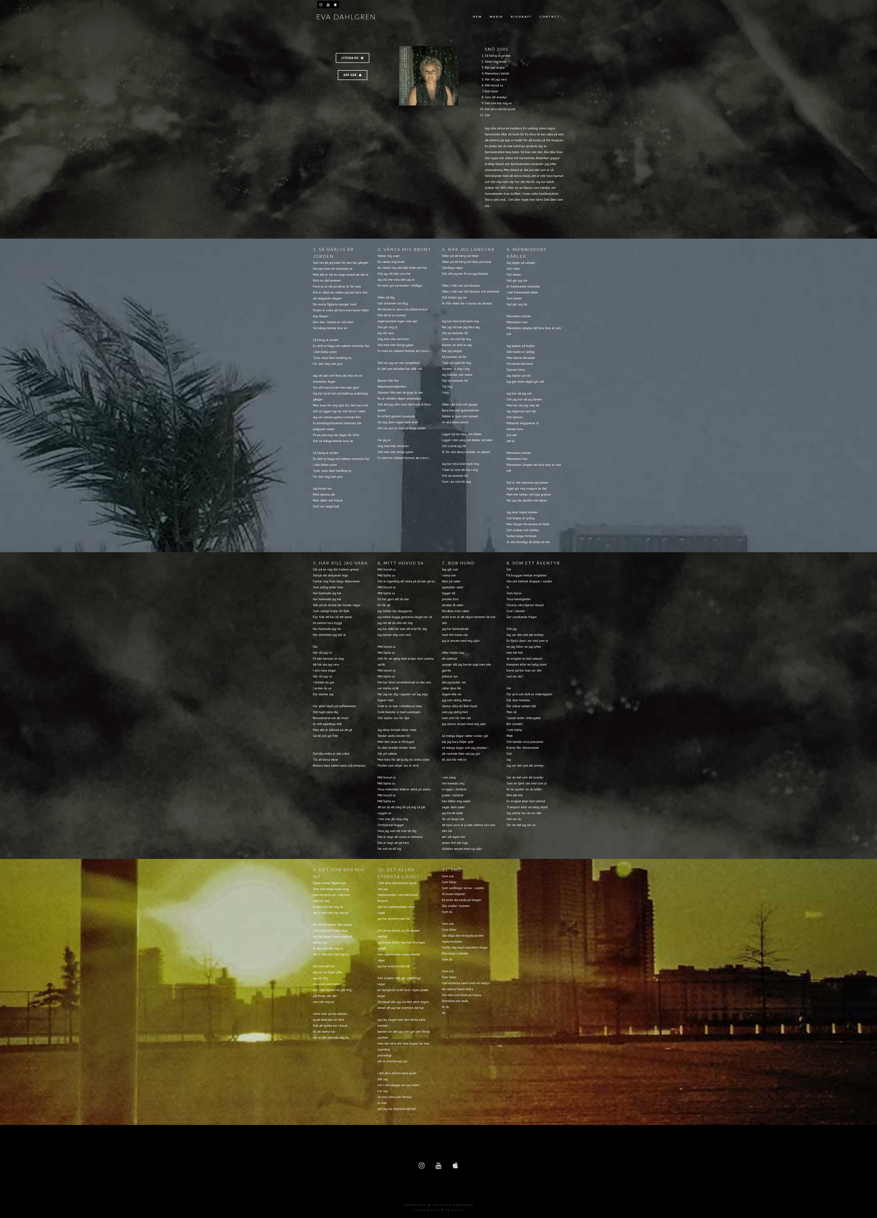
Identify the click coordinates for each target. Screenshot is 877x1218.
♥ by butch (452, 1210)
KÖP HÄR (350, 75)
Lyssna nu (350, 58)
